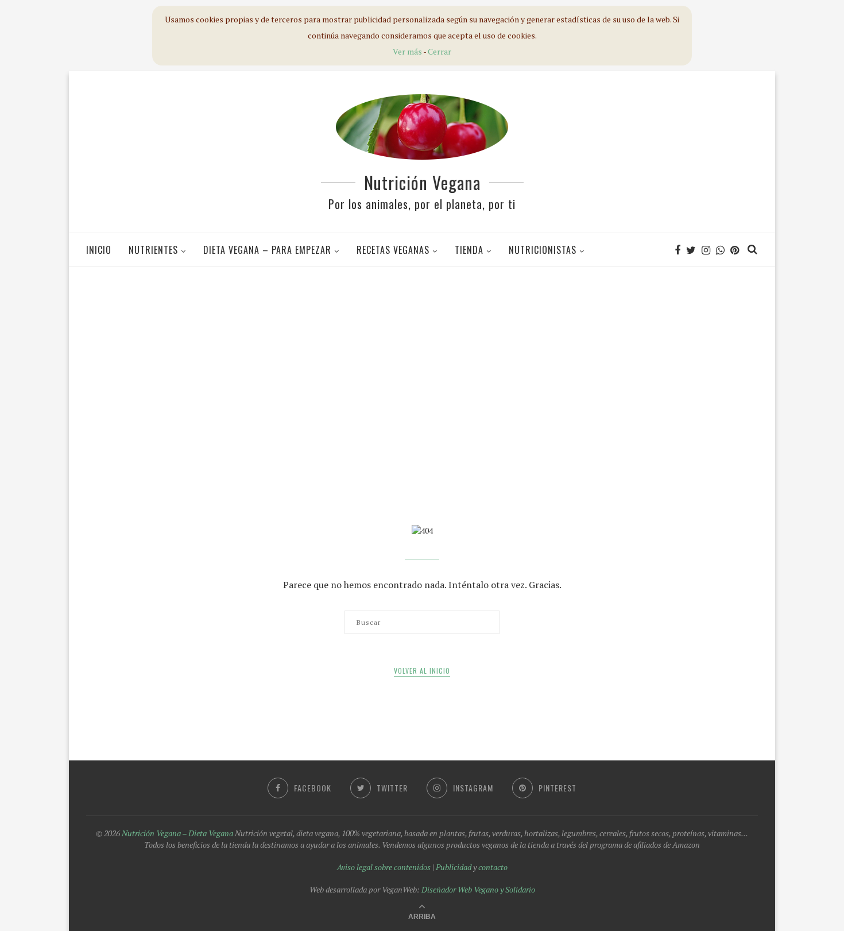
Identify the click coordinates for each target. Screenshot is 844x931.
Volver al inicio (422, 670)
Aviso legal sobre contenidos (384, 867)
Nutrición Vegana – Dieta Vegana (177, 833)
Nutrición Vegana (422, 182)
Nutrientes (153, 250)
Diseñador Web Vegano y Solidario (478, 889)
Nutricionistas (542, 250)
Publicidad (453, 867)
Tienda (469, 250)
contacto (493, 867)
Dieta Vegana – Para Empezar (267, 250)
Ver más (407, 51)
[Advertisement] (422, 358)
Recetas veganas (393, 250)
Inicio (98, 250)
